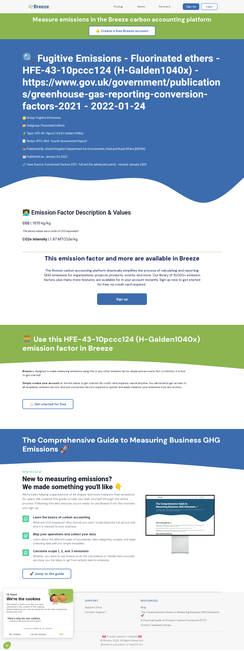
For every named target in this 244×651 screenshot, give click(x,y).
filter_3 (26, 553)
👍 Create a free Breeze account (122, 31)
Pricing (118, 6)
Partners (164, 6)
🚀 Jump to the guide (47, 574)
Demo (141, 6)
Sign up (122, 299)
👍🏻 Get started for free (48, 404)
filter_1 (26, 519)
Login (209, 6)
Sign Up (191, 6)
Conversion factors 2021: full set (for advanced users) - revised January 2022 (96, 164)
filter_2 (26, 536)
